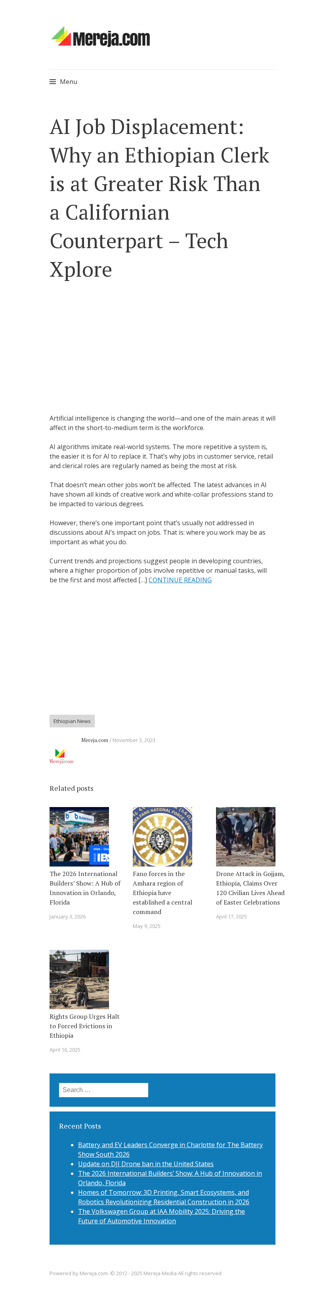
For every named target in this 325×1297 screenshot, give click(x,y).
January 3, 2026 (68, 916)
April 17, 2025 (231, 916)
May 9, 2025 (147, 926)
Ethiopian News (72, 721)
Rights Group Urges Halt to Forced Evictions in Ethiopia (85, 1026)
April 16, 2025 (65, 1049)
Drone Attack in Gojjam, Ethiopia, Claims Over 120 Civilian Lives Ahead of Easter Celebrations (250, 888)
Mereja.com (94, 740)
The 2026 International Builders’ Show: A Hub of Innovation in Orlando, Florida (85, 888)
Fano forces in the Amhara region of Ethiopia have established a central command (162, 892)
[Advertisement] (162, 348)
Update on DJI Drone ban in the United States (146, 1163)
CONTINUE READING (180, 580)
